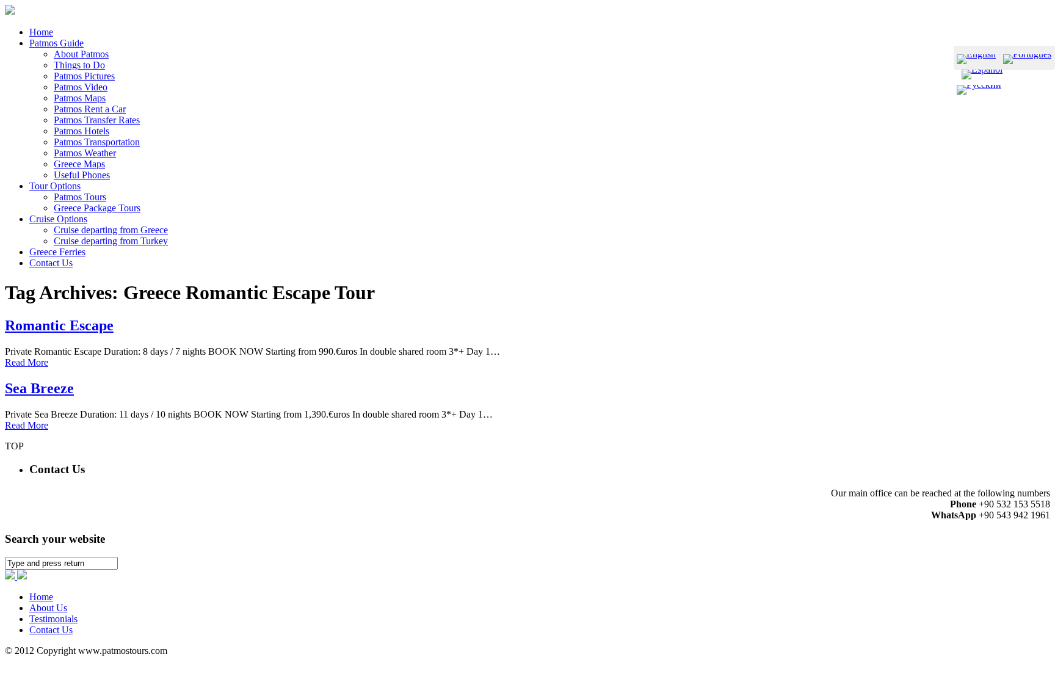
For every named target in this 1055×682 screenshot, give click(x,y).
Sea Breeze (39, 388)
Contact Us (51, 630)
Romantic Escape (59, 325)
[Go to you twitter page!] (22, 576)
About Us (48, 608)
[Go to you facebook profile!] (11, 576)
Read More (26, 362)
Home (41, 597)
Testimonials (53, 619)
